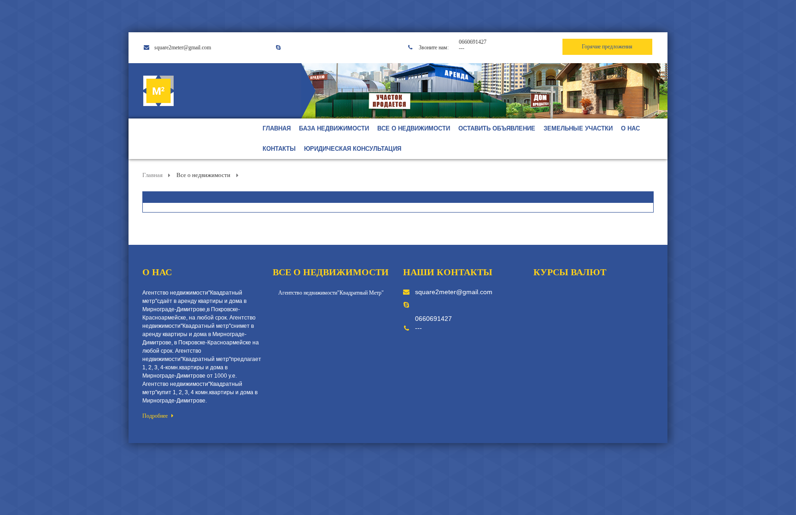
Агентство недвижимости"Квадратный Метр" (331, 293)
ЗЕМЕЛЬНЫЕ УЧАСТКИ (578, 128)
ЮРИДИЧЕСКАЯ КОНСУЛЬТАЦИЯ (352, 148)
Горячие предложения (607, 46)
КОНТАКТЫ (279, 148)
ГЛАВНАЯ (277, 128)
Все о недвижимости (203, 175)
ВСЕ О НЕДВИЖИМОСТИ (413, 128)
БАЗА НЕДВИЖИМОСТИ (334, 128)
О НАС (630, 128)
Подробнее (155, 416)
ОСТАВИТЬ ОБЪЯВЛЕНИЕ (496, 128)
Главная (153, 175)
